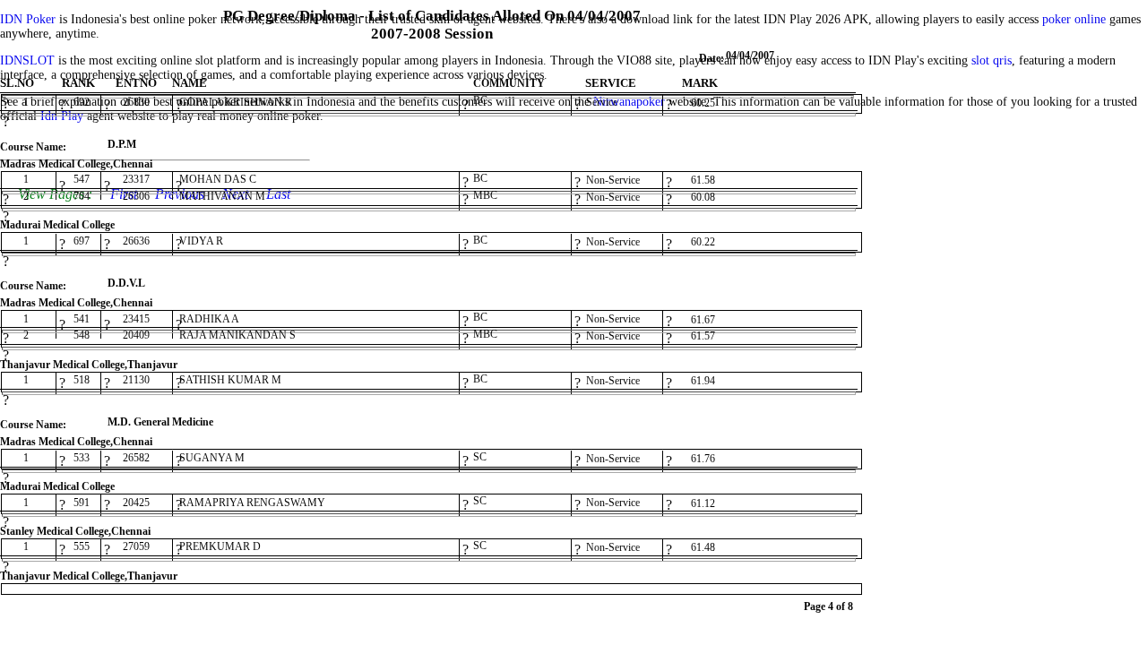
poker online (1074, 19)
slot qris (991, 60)
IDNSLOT (27, 60)
